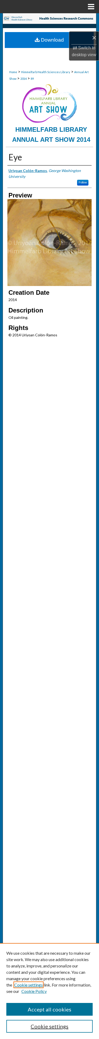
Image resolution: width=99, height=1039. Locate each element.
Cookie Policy (34, 991)
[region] (49, 991)
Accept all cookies (49, 1009)
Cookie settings (28, 984)
